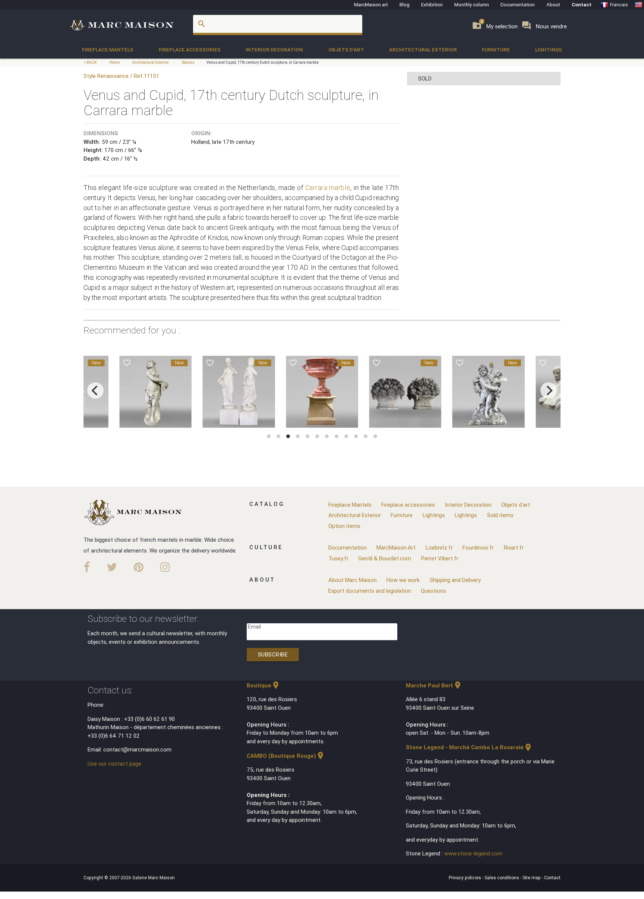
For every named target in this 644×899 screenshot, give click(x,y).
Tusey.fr (338, 558)
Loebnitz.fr (439, 547)
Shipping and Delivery (455, 579)
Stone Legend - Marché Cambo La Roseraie (469, 747)
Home (114, 62)
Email (254, 626)
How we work (403, 579)
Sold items (500, 515)
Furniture (496, 49)
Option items (344, 525)
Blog (405, 4)
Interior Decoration (274, 49)
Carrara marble (327, 187)
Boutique (263, 685)
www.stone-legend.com (473, 853)
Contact (581, 4)
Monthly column (471, 4)
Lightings (548, 49)
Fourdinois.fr (478, 547)
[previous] (95, 390)
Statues (188, 62)
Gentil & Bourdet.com (384, 558)
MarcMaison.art (371, 4)
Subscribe (273, 654)
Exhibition (432, 4)
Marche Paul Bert (434, 685)
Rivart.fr (514, 547)
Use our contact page (114, 763)
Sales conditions (502, 877)
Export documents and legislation (369, 590)
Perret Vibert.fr (439, 558)
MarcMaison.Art (396, 547)
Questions (433, 590)
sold (425, 78)
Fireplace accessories (190, 49)
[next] (548, 390)
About (553, 4)
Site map (532, 877)
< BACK (90, 62)
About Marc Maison (352, 579)
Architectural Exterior (423, 49)
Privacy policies (465, 877)
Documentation (518, 4)
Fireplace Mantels (107, 49)
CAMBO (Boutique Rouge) (286, 755)
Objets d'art (346, 49)
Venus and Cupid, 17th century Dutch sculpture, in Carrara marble (262, 62)
